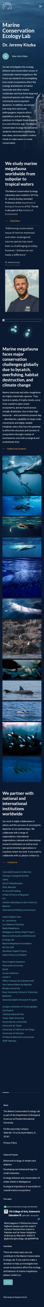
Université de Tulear (12, 1025)
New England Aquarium (13, 961)
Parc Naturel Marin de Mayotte (17, 984)
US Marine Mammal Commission (18, 1037)
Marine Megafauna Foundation (17, 943)
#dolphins (31, 1232)
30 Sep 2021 (35, 1215)
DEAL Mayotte (9, 887)
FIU (4, 898)
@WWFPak (33, 1238)
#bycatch (21, 1235)
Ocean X (6, 977)
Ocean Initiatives (10, 973)
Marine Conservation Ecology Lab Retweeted (22, 1207)
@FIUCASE (26, 1215)
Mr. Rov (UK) (8, 947)
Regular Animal (21, 1297)
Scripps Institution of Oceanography (19, 1006)
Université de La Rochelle (14, 1022)
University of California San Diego (18, 1029)
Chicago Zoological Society (15, 875)
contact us (15, 1275)
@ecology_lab (21, 1238)
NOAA (5, 969)
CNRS (5, 879)
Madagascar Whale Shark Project (18, 932)
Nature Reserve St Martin (14, 955)
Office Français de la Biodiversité (18, 980)
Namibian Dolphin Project (14, 951)
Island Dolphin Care (11, 917)
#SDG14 (31, 1235)
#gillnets (8, 1226)
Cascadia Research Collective (16, 872)
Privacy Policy (10, 1143)
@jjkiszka (8, 1238)
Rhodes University (11, 988)
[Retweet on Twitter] (5, 1207)
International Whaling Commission (19, 910)
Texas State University (13, 1018)
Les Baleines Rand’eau (13, 924)
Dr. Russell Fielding (11, 891)
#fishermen (26, 1223)
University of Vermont (13, 1033)
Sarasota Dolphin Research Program (19, 999)
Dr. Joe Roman (9, 920)
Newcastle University (12, 965)
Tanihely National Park (13, 1014)
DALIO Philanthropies (12, 883)
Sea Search (7, 1010)
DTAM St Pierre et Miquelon (15, 894)
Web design (7, 1297)
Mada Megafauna (10, 928)
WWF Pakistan (9, 1041)
